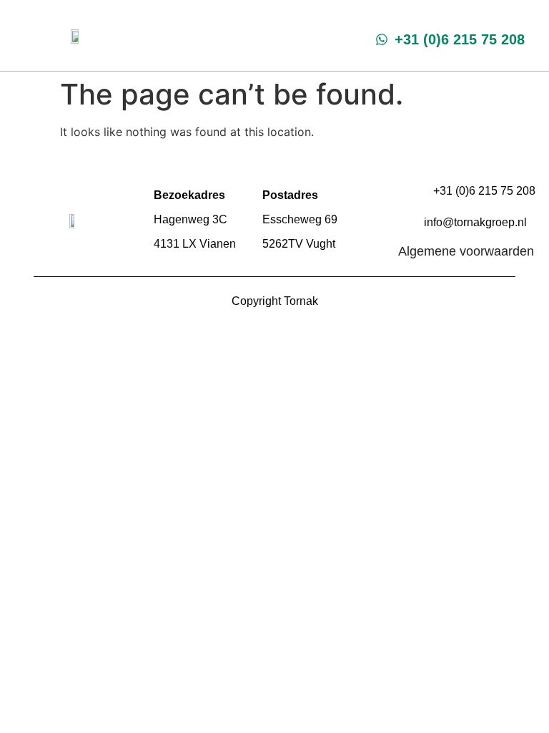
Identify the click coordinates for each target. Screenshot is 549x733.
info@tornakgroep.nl (475, 222)
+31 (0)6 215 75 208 (484, 191)
